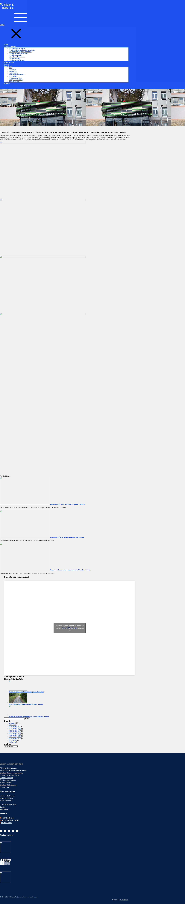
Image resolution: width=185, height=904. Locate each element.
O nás (10, 68)
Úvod (6, 45)
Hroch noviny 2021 (15, 733)
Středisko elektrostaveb (17, 57)
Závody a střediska (10, 46)
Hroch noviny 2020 (15, 732)
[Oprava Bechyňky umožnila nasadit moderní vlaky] (24, 537)
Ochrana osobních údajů (8, 804)
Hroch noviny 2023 (15, 737)
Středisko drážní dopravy (17, 60)
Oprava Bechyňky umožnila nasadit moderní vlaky (67, 537)
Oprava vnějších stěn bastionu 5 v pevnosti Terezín (67, 504)
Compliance (13, 71)
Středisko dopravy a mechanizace (20, 52)
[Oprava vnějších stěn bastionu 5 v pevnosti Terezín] (24, 504)
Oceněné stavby (14, 81)
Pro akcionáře (13, 73)
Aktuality (12, 723)
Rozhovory (12, 742)
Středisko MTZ (5, 787)
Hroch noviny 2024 (15, 738)
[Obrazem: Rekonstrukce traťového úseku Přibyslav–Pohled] (24, 570)
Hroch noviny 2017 (15, 726)
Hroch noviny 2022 (15, 735)
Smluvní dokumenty (15, 78)
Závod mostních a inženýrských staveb (22, 50)
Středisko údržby (14, 58)
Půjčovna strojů (9, 62)
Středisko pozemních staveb (18, 53)
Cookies (2, 807)
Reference (12, 69)
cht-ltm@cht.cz (6, 823)
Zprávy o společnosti (15, 80)
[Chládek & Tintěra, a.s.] (7, 7)
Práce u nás (12, 740)
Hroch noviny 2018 (15, 728)
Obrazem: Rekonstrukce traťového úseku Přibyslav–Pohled (70, 570)
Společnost (7, 66)
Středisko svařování (15, 55)
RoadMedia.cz (124, 900)
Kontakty (7, 83)
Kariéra (6, 64)
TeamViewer (4, 809)
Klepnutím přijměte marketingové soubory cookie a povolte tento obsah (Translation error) (69, 628)
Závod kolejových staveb (17, 48)
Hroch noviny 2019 (15, 730)
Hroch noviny (13, 76)
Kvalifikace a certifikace (16, 75)
